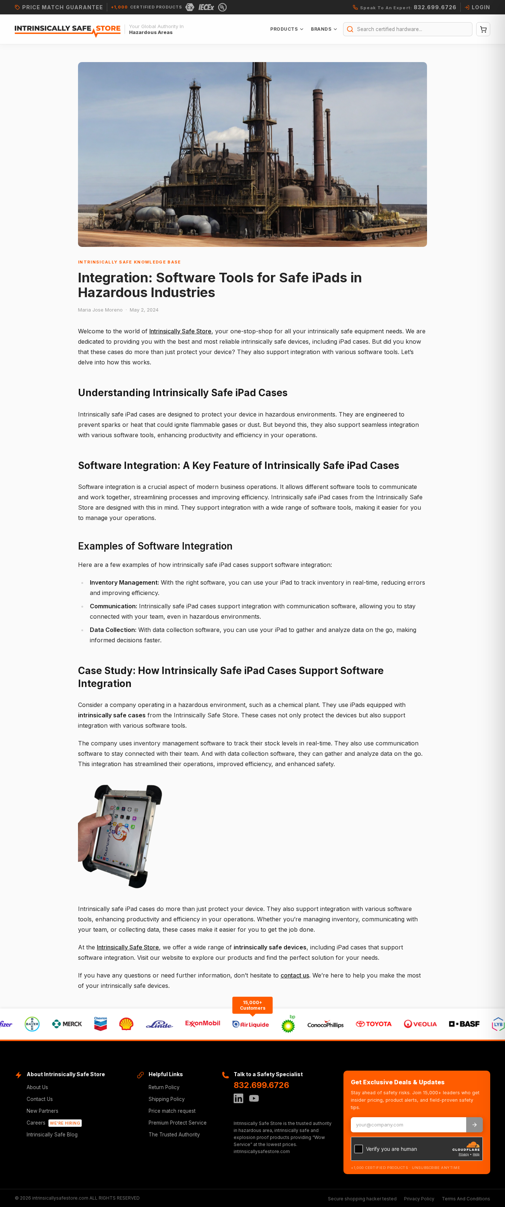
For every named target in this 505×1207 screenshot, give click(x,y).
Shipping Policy (167, 1099)
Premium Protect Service (178, 1123)
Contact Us (40, 1099)
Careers (53, 1123)
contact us (295, 975)
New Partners (42, 1111)
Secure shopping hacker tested (362, 1198)
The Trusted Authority (174, 1135)
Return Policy (164, 1087)
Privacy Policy (419, 1198)
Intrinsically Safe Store (180, 331)
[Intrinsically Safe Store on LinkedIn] (238, 1098)
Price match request (172, 1111)
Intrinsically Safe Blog (52, 1135)
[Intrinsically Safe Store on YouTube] (254, 1098)
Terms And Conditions (466, 1198)
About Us (37, 1087)
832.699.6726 (261, 1085)
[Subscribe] (474, 1125)
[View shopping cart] (483, 29)
